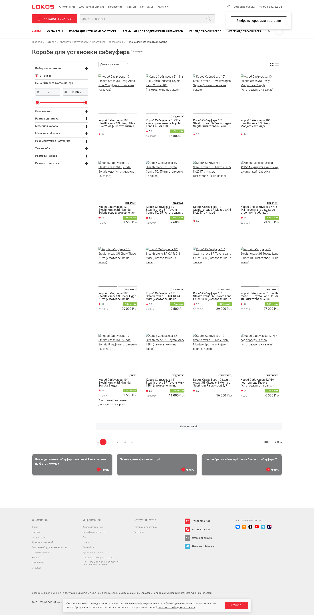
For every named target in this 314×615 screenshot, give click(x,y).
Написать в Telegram (203, 546)
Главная (37, 42)
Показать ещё (189, 426)
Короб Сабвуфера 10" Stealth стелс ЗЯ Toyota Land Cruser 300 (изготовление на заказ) (212, 296)
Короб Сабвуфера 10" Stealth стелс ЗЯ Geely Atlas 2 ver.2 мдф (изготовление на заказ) (116, 123)
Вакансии (139, 532)
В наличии (112, 400)
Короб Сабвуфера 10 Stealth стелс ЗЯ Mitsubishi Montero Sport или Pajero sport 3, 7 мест (212, 382)
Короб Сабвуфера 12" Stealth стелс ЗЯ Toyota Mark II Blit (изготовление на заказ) (165, 382)
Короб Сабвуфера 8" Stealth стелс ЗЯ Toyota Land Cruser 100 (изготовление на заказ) (259, 296)
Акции (36, 31)
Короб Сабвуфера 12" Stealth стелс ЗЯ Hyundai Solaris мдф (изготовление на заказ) (116, 209)
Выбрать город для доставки (259, 21)
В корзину (165, 152)
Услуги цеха (38, 537)
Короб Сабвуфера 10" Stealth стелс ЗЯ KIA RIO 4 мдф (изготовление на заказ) (163, 296)
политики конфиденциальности (176, 607)
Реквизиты (38, 562)
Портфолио (115, 6)
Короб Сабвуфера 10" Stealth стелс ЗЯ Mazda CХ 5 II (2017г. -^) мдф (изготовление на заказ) (212, 209)
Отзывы (36, 567)
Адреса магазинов (93, 527)
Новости (87, 542)
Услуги (161, 6)
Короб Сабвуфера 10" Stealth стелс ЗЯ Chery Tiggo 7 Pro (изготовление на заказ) (117, 296)
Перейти (113, 151)
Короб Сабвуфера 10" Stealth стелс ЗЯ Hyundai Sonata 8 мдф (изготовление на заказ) (115, 382)
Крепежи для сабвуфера (244, 31)
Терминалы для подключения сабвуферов (153, 31)
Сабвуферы (55, 31)
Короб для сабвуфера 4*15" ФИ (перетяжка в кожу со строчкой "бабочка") (259, 209)
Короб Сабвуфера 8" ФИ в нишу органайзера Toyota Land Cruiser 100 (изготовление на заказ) (163, 123)
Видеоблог (88, 547)
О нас (35, 527)
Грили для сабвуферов (205, 31)
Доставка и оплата (91, 6)
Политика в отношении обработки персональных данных (101, 563)
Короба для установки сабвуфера (92, 31)
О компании (67, 6)
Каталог (51, 42)
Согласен (236, 605)
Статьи (131, 6)
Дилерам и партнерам (146, 527)
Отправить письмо (202, 538)
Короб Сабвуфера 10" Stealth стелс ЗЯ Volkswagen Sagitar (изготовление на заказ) (212, 123)
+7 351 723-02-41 (201, 521)
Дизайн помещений (42, 542)
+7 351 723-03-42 (201, 529)
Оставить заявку (244, 6)
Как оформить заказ (94, 532)
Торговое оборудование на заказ (49, 547)
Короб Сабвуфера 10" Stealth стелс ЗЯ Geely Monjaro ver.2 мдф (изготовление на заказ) (257, 123)
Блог (85, 537)
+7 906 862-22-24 (270, 6)
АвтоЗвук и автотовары (74, 42)
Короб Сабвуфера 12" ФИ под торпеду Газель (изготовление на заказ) (258, 382)
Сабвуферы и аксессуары (107, 42)
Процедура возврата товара (98, 557)
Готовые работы (41, 552)
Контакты (146, 6)
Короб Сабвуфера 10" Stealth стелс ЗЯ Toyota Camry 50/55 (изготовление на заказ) (164, 209)
